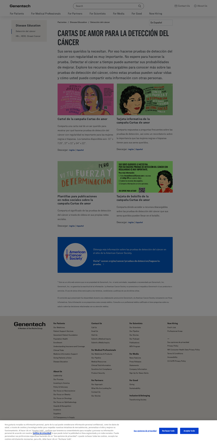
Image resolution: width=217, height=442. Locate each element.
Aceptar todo (189, 431)
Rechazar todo (168, 431)
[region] (108, 431)
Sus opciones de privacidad (145, 431)
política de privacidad (42, 433)
